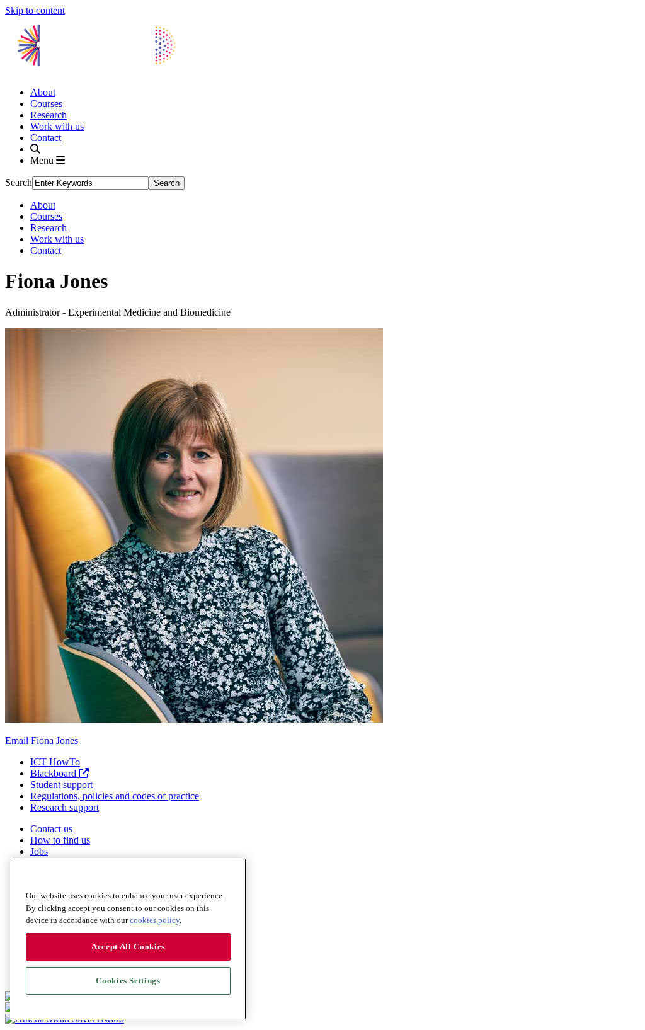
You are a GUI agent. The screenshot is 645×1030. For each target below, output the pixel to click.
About (42, 92)
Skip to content (35, 10)
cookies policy (155, 920)
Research (48, 115)
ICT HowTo (55, 762)
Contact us (51, 828)
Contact (45, 137)
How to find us (60, 840)
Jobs (39, 851)
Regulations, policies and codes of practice (114, 796)
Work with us (57, 126)
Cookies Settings (128, 980)
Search (18, 182)
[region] (128, 939)
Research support (64, 807)
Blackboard (54, 773)
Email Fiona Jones (41, 740)
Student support (61, 784)
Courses (46, 103)
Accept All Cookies (128, 946)
